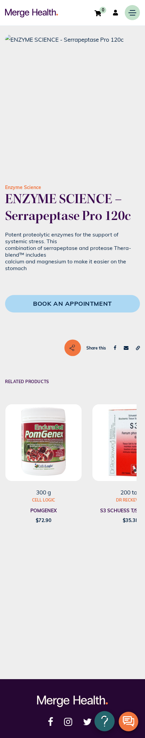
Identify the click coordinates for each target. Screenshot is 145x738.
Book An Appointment (72, 303)
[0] (97, 13)
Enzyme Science (23, 187)
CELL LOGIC (43, 500)
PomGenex (43, 511)
